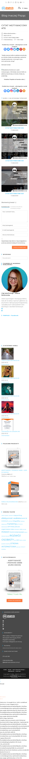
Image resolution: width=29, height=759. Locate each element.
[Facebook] (5, 49)
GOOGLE (4, 521)
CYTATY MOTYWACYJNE (11, 37)
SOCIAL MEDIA (23, 540)
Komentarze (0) (5, 206)
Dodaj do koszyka (14, 600)
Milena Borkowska (9, 33)
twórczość (18, 546)
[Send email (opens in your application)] (23, 2)
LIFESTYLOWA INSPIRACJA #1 (10, 414)
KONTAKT (18, 671)
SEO (17, 540)
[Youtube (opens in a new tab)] (20, 2)
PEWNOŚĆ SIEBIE (18, 529)
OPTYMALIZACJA (13, 526)
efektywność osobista (11, 518)
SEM (15, 540)
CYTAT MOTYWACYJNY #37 (14, 193)
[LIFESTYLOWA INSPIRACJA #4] (7, 353)
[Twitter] (14, 49)
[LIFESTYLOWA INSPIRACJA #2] (7, 389)
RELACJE (7, 536)
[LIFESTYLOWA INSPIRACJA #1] (7, 407)
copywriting (17, 515)
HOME (5, 669)
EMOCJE (24, 518)
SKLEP (9, 669)
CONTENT (11, 515)
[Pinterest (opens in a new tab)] (11, 2)
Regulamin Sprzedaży (9, 639)
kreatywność (4, 524)
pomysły (24, 529)
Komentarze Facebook (16, 206)
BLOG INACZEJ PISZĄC (18, 669)
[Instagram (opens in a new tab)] (13, 2)
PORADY (5, 532)
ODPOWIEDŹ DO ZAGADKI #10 (10, 431)
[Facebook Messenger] (8, 49)
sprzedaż (3, 543)
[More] (24, 49)
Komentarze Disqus (15, 208)
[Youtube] (3, 629)
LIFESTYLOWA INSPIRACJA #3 (10, 378)
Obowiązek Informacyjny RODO (12, 637)
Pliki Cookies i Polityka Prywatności (12, 636)
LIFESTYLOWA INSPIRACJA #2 (10, 396)
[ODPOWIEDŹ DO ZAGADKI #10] (7, 424)
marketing (12, 524)
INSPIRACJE (11, 671)
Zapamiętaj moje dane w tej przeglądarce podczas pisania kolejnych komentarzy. (13, 242)
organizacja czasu (7, 529)
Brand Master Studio (16, 676)
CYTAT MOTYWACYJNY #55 (14, 128)
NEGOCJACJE (4, 526)
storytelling (7, 543)
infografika (16, 521)
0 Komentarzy (8, 39)
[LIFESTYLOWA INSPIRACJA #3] (7, 371)
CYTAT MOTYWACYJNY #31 (14, 161)
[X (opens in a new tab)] (6, 2)
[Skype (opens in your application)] (18, 2)
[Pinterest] (20, 49)
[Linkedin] (17, 49)
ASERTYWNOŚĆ (4, 515)
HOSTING (10, 521)
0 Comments (5, 364)
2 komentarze (5, 435)
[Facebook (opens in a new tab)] (8, 2)
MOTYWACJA (20, 524)
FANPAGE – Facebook (10, 315)
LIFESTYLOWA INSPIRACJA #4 (10, 360)
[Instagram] (11, 49)
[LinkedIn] (1, 310)
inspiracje (22, 521)
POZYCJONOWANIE (17, 532)
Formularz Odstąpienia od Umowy (12, 641)
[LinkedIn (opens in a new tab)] (16, 2)
